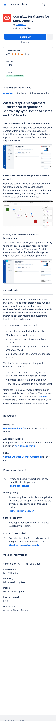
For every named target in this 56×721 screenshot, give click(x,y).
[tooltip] (9, 65)
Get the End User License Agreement (22, 456)
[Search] (43, 4)
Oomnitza (21, 24)
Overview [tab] (8, 93)
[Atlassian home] (5, 4)
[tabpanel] (28, 358)
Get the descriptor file (14, 428)
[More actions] (50, 37)
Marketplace (19, 4)
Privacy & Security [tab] (39, 93)
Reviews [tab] (21, 93)
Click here (42, 396)
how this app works (25, 445)
